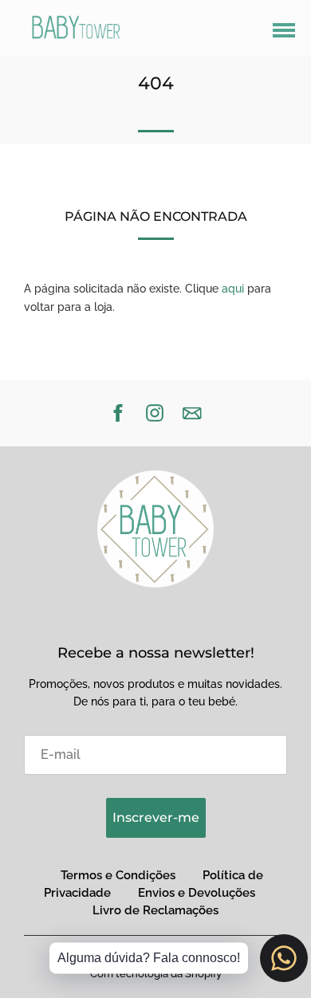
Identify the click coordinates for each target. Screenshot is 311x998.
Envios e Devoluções (196, 893)
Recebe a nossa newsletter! (155, 653)
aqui (233, 288)
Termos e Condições (118, 875)
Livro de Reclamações (155, 910)
